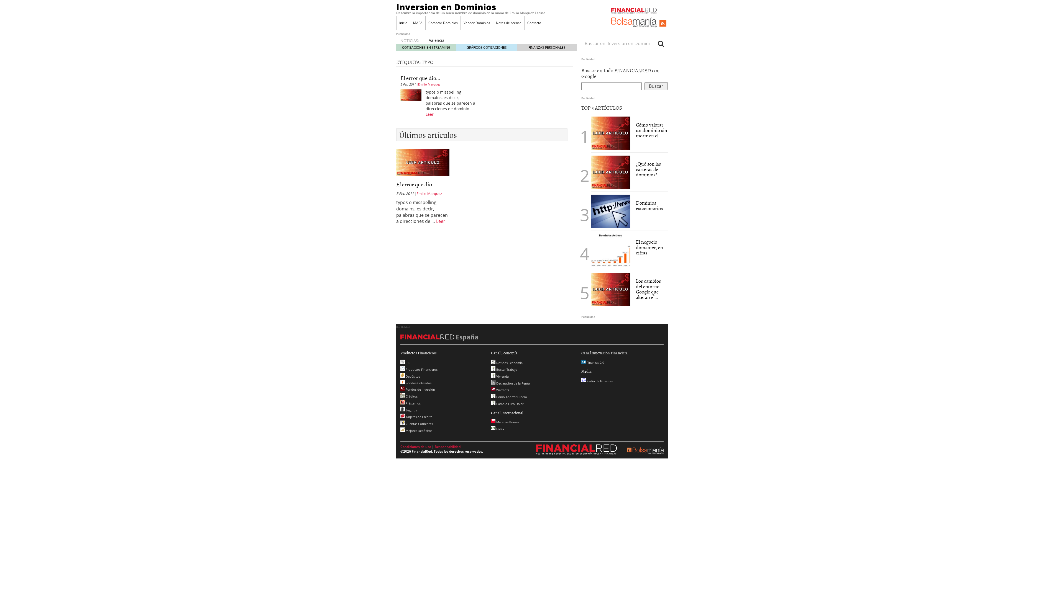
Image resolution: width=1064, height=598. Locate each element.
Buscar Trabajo (506, 369)
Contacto (534, 22)
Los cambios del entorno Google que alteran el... (648, 289)
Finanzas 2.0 (595, 362)
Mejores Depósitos (418, 431)
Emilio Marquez (429, 84)
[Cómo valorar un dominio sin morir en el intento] (610, 133)
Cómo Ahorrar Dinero (511, 397)
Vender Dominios (477, 22)
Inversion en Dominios (446, 7)
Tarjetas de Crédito (419, 417)
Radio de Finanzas (599, 381)
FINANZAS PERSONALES (547, 47)
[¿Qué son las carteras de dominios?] (610, 172)
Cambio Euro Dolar (509, 404)
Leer (430, 114)
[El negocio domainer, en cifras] (610, 250)
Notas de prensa (508, 22)
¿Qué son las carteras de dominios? (648, 169)
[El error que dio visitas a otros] (410, 95)
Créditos (411, 396)
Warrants (502, 390)
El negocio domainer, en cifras (649, 247)
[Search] (661, 43)
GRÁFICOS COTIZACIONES (487, 47)
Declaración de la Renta (512, 383)
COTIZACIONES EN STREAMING (426, 47)
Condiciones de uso (415, 446)
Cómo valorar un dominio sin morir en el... (651, 130)
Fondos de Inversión (420, 389)
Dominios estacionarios (649, 205)
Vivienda (502, 376)
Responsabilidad (448, 446)
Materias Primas (507, 422)
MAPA (418, 22)
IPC (407, 363)
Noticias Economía (509, 363)
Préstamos (413, 403)
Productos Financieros (421, 369)
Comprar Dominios (443, 22)
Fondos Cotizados (418, 383)
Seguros (411, 410)
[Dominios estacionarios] (610, 211)
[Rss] (663, 23)
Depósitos (412, 376)
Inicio (403, 22)
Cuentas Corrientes (419, 424)
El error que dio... (420, 78)
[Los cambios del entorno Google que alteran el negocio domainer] (610, 289)
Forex (499, 429)
